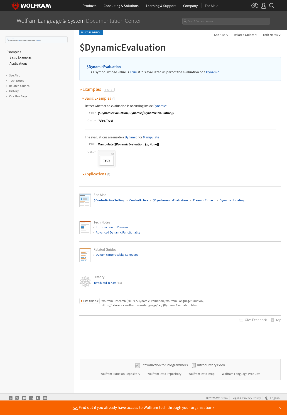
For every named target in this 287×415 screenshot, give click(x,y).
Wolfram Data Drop (202, 374)
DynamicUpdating (232, 200)
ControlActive (138, 200)
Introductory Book (211, 365)
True (19, 40)
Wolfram (222, 398)
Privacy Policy (251, 398)
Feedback (256, 319)
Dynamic (38, 40)
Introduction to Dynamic (112, 227)
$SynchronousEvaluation (170, 200)
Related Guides (244, 35)
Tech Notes (270, 35)
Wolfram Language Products (241, 374)
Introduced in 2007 (107, 283)
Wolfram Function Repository (121, 374)
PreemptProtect (204, 200)
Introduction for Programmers (165, 365)
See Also (220, 35)
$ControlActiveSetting (109, 200)
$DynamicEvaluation (11, 38)
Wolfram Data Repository (164, 374)
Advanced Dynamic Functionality (118, 232)
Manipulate (151, 137)
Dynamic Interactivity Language (117, 255)
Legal (235, 398)
